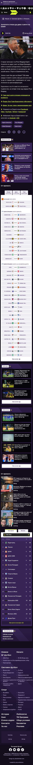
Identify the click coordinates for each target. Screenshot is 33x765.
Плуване (20, 704)
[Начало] (3, 18)
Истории (5, 714)
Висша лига (6, 670)
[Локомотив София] (32, 8)
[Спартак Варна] (17, 8)
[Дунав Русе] (27, 8)
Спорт (4, 690)
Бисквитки (21, 723)
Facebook (24, 109)
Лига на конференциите (16, 264)
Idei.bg (10, 739)
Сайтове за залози (8, 634)
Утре (24, 192)
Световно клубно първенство (8, 684)
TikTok (14, 112)
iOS (18, 118)
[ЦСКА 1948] (8, 8)
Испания (26, 18)
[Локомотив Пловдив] (29, 8)
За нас (4, 726)
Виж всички (15, 359)
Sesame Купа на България (10, 660)
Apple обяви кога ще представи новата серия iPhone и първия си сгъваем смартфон (21, 496)
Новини (4, 652)
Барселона (18, 126)
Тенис (4, 695)
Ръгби (20, 709)
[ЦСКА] (6, 8)
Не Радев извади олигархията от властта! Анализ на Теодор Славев (22, 522)
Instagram (22, 112)
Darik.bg (10, 735)
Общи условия (23, 720)
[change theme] (30, 12)
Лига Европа (12, 211)
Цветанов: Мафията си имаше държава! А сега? (22, 487)
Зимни (5, 702)
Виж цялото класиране (15, 622)
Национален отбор (23, 660)
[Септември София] (15, 8)
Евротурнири (7, 663)
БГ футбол (6, 655)
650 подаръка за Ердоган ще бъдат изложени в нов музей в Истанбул (22, 479)
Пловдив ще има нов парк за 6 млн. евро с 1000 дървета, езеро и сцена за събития (22, 513)
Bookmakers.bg (7, 636)
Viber (3, 112)
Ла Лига (10, 199)
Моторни (20, 702)
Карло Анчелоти (6, 122)
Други (20, 683)
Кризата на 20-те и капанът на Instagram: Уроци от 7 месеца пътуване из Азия (22, 505)
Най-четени (6, 410)
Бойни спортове (8, 704)
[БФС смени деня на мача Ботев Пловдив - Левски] (16, 437)
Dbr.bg (23, 739)
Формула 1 (21, 695)
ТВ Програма (22, 717)
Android (12, 118)
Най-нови (5, 366)
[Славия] (20, 8)
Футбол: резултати (8, 638)
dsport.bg (7, 33)
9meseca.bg (23, 735)
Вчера (8, 192)
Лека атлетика (7, 697)
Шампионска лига (23, 675)
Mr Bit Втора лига (23, 658)
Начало (7, 18)
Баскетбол (21, 692)
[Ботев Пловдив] (13, 8)
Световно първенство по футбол (10, 680)
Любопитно (21, 714)
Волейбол (6, 692)
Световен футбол (17, 18)
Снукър (5, 707)
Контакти (5, 723)
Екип (3, 717)
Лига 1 (5, 675)
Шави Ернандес (6, 126)
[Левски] (3, 8)
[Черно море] (22, 8)
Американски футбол (9, 709)
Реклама (20, 726)
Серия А (20, 672)
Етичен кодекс (7, 720)
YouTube (8, 112)
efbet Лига (6, 658)
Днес (16, 192)
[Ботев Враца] (25, 8)
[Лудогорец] (1, 8)
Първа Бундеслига (8, 672)
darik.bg (15, 490)
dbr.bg (15, 483)
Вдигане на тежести (24, 697)
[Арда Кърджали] (10, 8)
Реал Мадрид (18, 122)
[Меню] (2, 12)
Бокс (4, 700)
